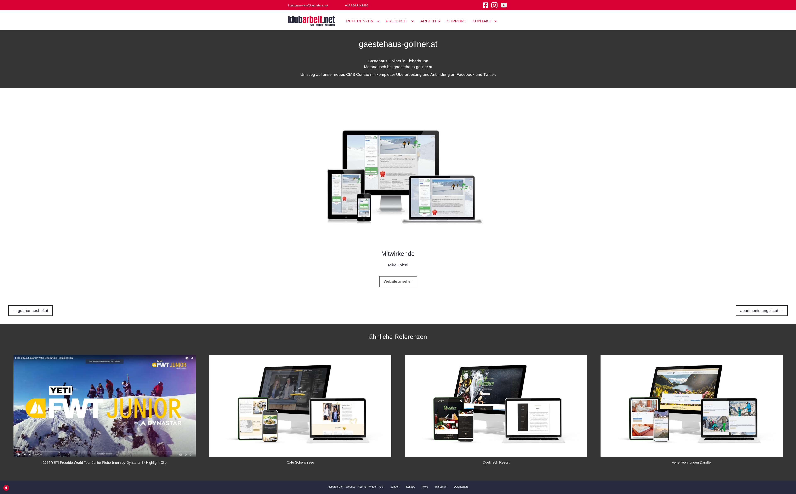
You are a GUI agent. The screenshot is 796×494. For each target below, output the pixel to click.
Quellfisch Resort (496, 462)
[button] (398, 281)
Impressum (441, 486)
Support (394, 486)
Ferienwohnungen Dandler (692, 462)
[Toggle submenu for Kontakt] (496, 21)
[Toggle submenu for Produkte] (413, 21)
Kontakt (410, 486)
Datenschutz (461, 486)
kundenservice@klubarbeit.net (308, 5)
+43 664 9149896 (356, 5)
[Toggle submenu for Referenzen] (378, 21)
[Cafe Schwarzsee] (300, 405)
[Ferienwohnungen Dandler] (692, 405)
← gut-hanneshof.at (30, 310)
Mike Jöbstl (398, 265)
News (424, 486)
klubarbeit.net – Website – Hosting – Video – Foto (355, 486)
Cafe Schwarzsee (300, 462)
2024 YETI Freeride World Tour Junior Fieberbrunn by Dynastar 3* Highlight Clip (104, 463)
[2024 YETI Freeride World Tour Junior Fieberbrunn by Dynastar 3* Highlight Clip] (104, 405)
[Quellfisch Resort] (496, 405)
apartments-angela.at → (761, 310)
